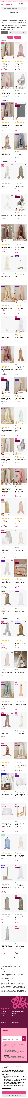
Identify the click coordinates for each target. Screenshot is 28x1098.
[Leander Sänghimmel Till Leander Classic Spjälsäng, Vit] (2, 797)
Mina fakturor (4, 1015)
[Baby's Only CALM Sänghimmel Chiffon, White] (15, 888)
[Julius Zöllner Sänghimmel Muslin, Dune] (2, 767)
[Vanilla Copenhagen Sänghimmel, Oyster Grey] (4, 736)
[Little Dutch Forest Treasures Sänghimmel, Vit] (15, 858)
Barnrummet (4, 16)
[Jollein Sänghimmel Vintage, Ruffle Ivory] (2, 279)
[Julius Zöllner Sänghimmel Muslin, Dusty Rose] (4, 767)
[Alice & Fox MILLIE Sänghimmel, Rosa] (3, 66)
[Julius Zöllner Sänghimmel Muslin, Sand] (3, 767)
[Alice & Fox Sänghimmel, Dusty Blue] (2, 858)
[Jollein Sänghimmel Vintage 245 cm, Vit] (3, 157)
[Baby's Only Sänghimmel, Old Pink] (2, 675)
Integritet (14, 1018)
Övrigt (18, 32)
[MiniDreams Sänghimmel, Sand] (17, 96)
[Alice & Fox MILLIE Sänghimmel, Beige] (15, 401)
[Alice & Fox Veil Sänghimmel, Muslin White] (18, 157)
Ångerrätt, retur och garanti (18, 1011)
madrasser (3, 991)
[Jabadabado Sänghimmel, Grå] (18, 66)
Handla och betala (16, 1015)
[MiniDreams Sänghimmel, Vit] (15, 96)
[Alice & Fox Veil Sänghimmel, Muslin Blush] (17, 157)
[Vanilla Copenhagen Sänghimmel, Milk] (3, 736)
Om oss (2, 1024)
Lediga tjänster (15, 1022)
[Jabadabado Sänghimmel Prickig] (2, 188)
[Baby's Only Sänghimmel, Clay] (2, 919)
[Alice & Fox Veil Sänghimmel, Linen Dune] (17, 249)
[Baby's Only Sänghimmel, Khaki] (15, 919)
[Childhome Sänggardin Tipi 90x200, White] (2, 827)
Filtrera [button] (10, 37)
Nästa (18, 958)
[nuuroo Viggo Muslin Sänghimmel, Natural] (2, 614)
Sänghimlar (4, 17)
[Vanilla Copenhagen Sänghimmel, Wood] (2, 736)
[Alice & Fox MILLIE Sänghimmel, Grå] (2, 66)
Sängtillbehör (21, 16)
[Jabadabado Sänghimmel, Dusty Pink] (15, 66)
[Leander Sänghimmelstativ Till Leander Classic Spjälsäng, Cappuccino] (2, 888)
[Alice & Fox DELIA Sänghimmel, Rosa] (6, 127)
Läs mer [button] (22, 27)
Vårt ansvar (3, 1022)
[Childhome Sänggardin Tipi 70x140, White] (15, 797)
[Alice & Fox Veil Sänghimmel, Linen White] (19, 249)
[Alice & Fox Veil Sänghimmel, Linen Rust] (15, 249)
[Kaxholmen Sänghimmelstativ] (15, 279)
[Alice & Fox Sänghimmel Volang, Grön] (15, 431)
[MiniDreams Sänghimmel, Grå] (18, 96)
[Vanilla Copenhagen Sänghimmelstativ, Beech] (15, 949)
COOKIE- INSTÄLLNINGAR (14, 1095)
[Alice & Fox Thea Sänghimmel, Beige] (2, 523)
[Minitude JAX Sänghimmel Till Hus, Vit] (15, 584)
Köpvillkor (3, 1013)
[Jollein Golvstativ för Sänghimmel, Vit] (2, 340)
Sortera (17, 37)
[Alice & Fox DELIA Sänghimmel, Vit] (4, 127)
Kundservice (3, 1011)
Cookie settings (4, 1020)
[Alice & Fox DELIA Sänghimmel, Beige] (3, 127)
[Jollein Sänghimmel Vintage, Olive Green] (15, 188)
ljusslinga (3, 993)
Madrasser (12, 32)
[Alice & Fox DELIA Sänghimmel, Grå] (2, 127)
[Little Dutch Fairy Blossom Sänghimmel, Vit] (15, 553)
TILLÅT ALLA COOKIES (14, 1092)
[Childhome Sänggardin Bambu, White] (15, 827)
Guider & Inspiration (5, 1018)
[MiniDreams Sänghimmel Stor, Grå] (2, 949)
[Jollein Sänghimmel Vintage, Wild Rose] (15, 523)
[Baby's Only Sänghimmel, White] (15, 614)
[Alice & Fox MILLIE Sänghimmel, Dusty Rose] (4, 66)
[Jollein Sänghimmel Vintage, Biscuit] (15, 370)
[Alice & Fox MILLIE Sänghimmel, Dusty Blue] (6, 66)
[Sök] (3, 8)
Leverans (14, 1013)
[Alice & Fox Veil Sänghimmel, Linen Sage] (18, 249)
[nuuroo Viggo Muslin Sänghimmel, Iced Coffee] (15, 645)
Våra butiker (14, 1020)
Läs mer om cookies (6, 1088)
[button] (2, 4)
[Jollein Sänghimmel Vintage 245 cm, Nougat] (2, 157)
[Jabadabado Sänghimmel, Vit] (17, 66)
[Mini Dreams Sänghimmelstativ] (15, 127)
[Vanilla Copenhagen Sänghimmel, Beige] (2, 553)
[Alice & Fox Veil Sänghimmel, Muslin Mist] (15, 157)
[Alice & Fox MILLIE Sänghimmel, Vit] (2, 492)
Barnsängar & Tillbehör (12, 16)
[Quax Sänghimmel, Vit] (15, 675)
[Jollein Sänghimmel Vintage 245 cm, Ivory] (2, 584)
